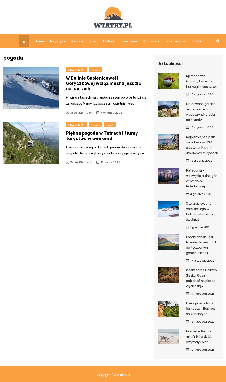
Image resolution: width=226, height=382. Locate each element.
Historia (77, 41)
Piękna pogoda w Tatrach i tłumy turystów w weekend (102, 135)
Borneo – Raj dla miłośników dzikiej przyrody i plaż (199, 336)
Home (39, 41)
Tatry (110, 124)
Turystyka (57, 41)
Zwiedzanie (129, 41)
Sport (93, 41)
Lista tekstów (176, 41)
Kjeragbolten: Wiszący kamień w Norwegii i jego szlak (201, 81)
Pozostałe (151, 41)
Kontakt (198, 41)
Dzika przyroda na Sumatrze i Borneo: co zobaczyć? (200, 308)
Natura (95, 69)
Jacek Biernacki (81, 112)
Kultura (109, 41)
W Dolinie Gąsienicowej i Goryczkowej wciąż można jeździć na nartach (103, 83)
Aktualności (76, 69)
